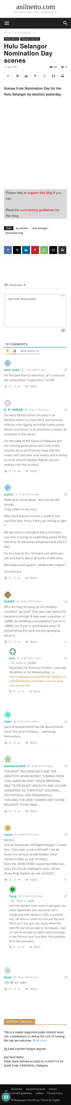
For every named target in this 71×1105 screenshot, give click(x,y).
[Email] (53, 76)
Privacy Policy (54, 1093)
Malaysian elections (30, 38)
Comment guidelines (20, 1093)
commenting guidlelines (37, 209)
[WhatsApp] (44, 76)
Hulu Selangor (40, 228)
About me (16, 1089)
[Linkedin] (26, 76)
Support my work (35, 1089)
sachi (31, 900)
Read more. (40, 1040)
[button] (65, 23)
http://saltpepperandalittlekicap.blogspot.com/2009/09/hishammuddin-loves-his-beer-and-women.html (37, 681)
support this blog (40, 192)
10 (66, 66)
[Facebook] (8, 76)
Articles (53, 1089)
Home (7, 32)
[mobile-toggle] (6, 23)
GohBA (32, 662)
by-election (22, 228)
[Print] (62, 76)
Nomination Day (14, 232)
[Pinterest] (35, 76)
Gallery (40, 1093)
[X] (17, 76)
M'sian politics (22, 32)
